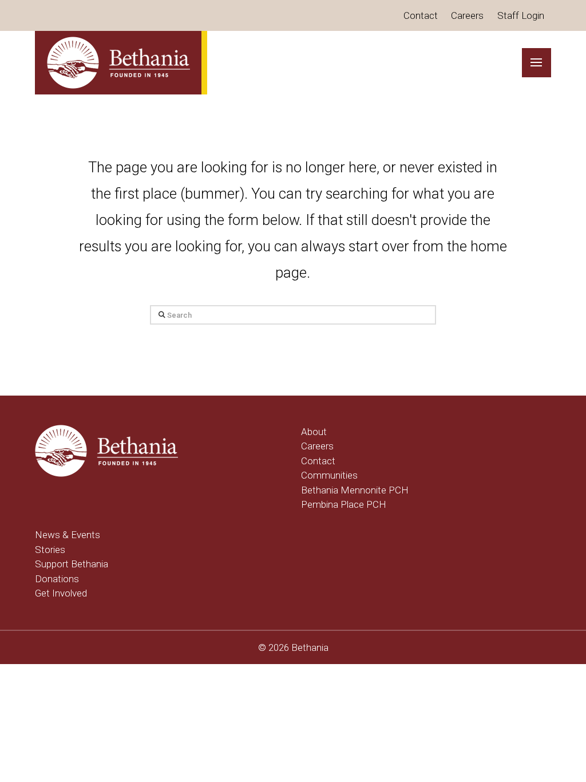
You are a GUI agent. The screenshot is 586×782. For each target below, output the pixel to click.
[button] (536, 62)
